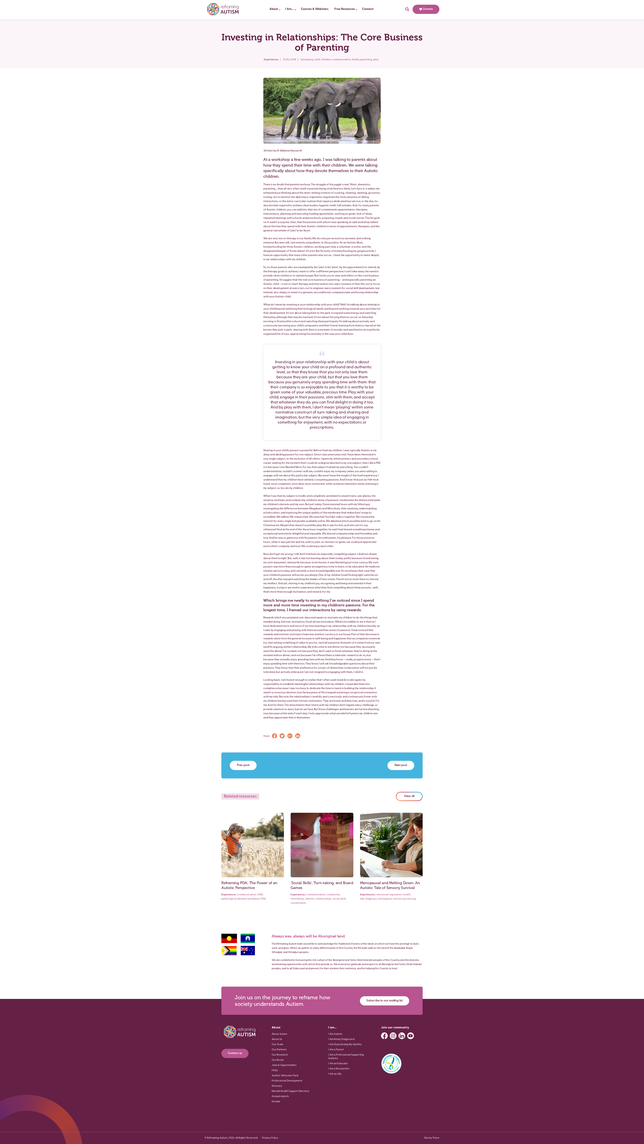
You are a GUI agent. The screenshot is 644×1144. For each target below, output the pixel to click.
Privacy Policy (270, 1138)
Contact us (235, 1053)
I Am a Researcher (339, 1069)
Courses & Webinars (314, 9)
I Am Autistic (335, 1034)
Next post (401, 765)
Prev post (243, 765)
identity (309, 899)
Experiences (271, 59)
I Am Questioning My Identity (345, 1044)
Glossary (277, 1086)
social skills (339, 899)
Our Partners (279, 1049)
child (317, 59)
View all (409, 796)
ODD (260, 895)
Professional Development (287, 1081)
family (355, 59)
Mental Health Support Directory (290, 1091)
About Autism (279, 1034)
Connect (367, 9)
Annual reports (280, 1096)
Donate (428, 9)
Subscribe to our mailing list (384, 1000)
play (376, 59)
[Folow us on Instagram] (393, 1035)
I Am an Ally (335, 1074)
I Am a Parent (336, 1049)
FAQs (275, 1070)
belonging (307, 59)
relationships (323, 899)
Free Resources (344, 9)
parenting (366, 59)
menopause (385, 899)
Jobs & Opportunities (284, 1065)
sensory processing (404, 899)
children (326, 59)
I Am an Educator (338, 1063)
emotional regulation (389, 895)
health (407, 895)
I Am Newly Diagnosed (341, 1039)
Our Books (278, 1060)
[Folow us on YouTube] (410, 1035)
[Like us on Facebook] (384, 1035)
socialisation (298, 903)
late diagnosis (368, 899)
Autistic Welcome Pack (285, 1075)
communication (341, 59)
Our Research (280, 1055)
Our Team (277, 1044)
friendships (297, 899)
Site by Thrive (431, 1138)
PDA (263, 899)
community (333, 895)
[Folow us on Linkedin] (401, 1035)
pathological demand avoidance (240, 899)
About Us (277, 1039)
